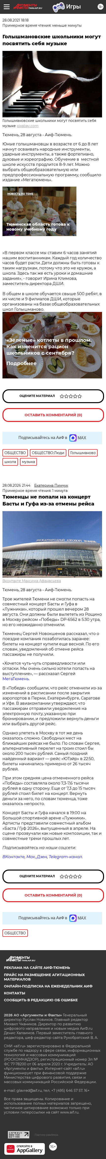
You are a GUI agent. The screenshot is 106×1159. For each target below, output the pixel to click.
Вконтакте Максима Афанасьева (31, 581)
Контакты (14, 993)
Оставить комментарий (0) (53, 415)
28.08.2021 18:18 (15, 20)
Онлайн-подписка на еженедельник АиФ (48, 986)
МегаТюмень (15, 679)
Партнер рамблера (46, 1134)
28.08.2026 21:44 (16, 485)
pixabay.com (27, 126)
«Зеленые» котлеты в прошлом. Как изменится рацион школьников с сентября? (48, 346)
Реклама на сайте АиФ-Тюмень (37, 967)
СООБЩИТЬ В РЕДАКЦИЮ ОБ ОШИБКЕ (41, 1000)
